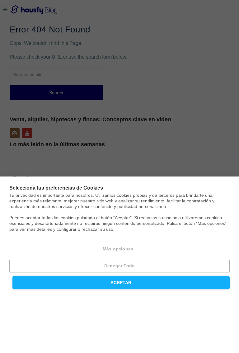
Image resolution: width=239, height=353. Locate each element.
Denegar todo (119, 266)
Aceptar (120, 282)
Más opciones (118, 249)
